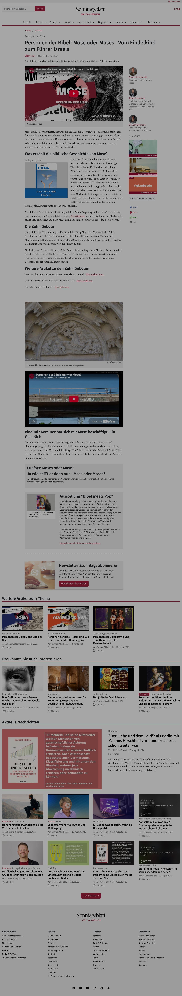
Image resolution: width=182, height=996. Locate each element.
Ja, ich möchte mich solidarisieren (102, 517)
